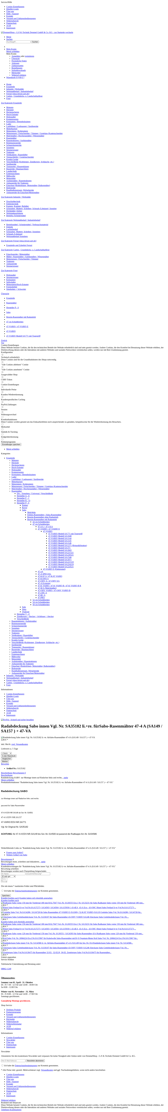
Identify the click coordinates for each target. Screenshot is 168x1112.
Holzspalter (11, 117)
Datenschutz (11, 23)
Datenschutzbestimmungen (26, 891)
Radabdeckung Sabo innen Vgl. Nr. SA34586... (113, 943)
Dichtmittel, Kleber (14, 211)
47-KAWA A (43, 578)
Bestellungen (17, 68)
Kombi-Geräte (12, 159)
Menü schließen (12, 51)
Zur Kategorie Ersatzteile (11, 103)
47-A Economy (44, 583)
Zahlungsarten (17, 65)
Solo (24, 607)
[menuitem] (86, 7)
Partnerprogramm (13, 1012)
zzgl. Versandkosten (19, 744)
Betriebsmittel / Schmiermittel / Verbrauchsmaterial (27, 224)
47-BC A (41, 595)
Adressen (15, 63)
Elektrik (9, 227)
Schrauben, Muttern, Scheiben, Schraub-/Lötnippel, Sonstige (31, 208)
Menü (8, 37)
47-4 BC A (42, 593)
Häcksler (10, 110)
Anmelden (16, 56)
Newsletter (10, 1040)
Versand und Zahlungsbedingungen (21, 18)
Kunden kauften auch (10, 898)
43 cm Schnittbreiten (41, 522)
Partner (25, 505)
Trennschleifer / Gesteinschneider (20, 157)
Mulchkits (31, 512)
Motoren (9, 107)
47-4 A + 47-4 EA (45, 526)
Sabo (24, 510)
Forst (8, 685)
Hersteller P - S (23, 503)
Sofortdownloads (19, 70)
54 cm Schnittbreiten (41, 602)
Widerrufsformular (14, 1024)
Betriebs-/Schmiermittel (16, 216)
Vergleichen (6, 759)
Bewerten (5, 764)
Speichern (6, 896)
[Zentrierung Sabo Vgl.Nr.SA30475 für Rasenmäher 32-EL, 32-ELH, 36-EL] (34, 952)
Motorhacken (11, 129)
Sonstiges (10, 147)
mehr (65, 777)
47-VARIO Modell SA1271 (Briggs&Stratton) (67, 545)
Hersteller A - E (23, 496)
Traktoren (10, 152)
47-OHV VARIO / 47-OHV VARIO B (54, 590)
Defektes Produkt (13, 1010)
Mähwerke (10, 176)
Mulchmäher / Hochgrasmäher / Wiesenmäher (25, 136)
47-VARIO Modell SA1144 (59, 538)
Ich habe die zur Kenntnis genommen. (31, 891)
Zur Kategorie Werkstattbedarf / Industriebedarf (20, 220)
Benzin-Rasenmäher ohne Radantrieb (42, 517)
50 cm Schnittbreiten (41, 604)
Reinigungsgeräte (13, 143)
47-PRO (41, 597)
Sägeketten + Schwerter (16, 289)
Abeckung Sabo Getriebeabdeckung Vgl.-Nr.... (109, 917)
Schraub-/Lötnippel (14, 234)
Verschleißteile (23, 619)
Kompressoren (12, 119)
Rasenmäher (11, 138)
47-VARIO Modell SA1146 (59, 543)
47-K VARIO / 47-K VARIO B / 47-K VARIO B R (59, 586)
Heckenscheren (12, 112)
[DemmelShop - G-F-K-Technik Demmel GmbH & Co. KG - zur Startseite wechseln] (37, 32)
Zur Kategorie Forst (9, 270)
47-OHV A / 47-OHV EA (49, 581)
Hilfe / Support (12, 14)
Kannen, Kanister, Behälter (17, 206)
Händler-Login (12, 9)
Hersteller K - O (23, 500)
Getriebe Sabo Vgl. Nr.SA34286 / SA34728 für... (121, 912)
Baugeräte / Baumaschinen (17, 169)
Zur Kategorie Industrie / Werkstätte (16, 197)
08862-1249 (6, 969)
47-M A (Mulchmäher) (47, 588)
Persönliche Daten (19, 61)
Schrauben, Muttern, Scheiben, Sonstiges (23, 232)
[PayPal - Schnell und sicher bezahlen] (17, 720)
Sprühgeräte (11, 164)
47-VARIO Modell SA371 (59, 548)
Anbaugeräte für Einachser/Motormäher (22, 192)
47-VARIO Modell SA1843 (60, 550)
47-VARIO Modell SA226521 (61, 555)
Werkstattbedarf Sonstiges (17, 236)
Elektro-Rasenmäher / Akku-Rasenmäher (44, 515)
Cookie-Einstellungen (15, 7)
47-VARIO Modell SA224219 (61, 564)
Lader (8, 124)
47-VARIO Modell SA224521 (61, 567)
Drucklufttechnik (13, 201)
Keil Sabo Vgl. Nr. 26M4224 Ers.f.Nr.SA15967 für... (116, 938)
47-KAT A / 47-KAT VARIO (50, 576)
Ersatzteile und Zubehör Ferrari (19, 245)
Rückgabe (10, 1019)
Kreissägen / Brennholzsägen (18, 121)
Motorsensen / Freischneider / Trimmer (22, 259)
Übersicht (16, 58)
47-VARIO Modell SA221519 (61, 562)
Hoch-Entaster (12, 114)
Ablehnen (5, 1110)
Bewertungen (19, 773)
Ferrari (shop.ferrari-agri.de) (17, 680)
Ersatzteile (10, 458)
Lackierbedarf (12, 229)
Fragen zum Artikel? (14, 852)
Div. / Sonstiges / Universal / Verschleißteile (35, 493)
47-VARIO (47, 531)
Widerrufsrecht (12, 21)
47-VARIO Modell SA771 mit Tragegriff (65, 534)
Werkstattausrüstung (14, 213)
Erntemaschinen (13, 173)
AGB (8, 25)
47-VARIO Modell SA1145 (59, 541)
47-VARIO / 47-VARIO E (49, 529)
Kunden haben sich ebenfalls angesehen (35, 898)
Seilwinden (11, 282)
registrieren (29, 56)
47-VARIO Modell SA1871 (60, 560)
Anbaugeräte (11, 264)
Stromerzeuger (12, 150)
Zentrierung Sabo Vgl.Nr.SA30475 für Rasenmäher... (89, 952)
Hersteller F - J (23, 498)
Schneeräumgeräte (14, 145)
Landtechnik (11, 171)
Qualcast (25, 612)
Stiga (24, 609)
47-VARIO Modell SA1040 (60, 536)
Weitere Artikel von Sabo (16, 855)
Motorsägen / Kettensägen (17, 131)
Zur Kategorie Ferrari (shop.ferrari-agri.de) (18, 241)
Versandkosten (47, 1070)
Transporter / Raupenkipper (17, 166)
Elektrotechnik (12, 204)
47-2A (40, 571)
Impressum (10, 28)
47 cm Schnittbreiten (41, 524)
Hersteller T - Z (23, 614)
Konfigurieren (15, 1110)
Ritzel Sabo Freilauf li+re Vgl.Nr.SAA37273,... (116, 907)
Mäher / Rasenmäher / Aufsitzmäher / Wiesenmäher (27, 257)
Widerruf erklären (19, 75)
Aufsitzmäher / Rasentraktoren (19, 181)
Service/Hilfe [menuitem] (18, 15)
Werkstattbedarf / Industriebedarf (19, 678)
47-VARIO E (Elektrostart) (54, 569)
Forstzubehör (11, 287)
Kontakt (9, 16)
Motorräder (11, 178)
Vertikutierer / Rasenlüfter (17, 155)
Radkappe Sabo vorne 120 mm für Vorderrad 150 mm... (120, 933)
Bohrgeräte (10, 188)
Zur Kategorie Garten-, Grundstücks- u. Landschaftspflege (25, 250)
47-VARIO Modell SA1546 (60, 557)
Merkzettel (16, 73)
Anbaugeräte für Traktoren (17, 183)
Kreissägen (10, 280)
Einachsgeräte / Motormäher (18, 254)
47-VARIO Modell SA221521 (61, 552)
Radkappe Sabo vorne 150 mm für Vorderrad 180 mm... (121, 903)
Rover (24, 508)
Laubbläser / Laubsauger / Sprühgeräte (22, 126)
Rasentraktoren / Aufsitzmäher (18, 140)
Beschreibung (6, 773)
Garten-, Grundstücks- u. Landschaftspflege (24, 683)
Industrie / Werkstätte (15, 675)
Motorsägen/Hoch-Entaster (17, 284)
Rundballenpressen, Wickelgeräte (20, 190)
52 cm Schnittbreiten (41, 600)
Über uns (10, 11)
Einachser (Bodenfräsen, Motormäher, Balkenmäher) (28, 185)
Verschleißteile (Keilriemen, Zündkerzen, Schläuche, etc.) (30, 162)
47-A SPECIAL (44, 574)
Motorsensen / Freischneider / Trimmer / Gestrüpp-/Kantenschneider (34, 133)
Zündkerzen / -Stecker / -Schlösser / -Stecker (35, 616)
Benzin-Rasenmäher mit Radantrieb (42, 519)
